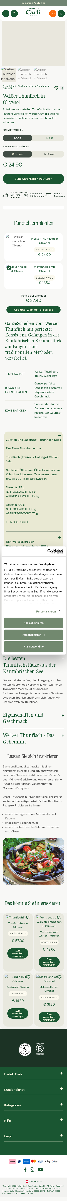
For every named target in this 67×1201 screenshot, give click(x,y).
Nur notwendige (34, 646)
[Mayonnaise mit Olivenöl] (17, 275)
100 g (17, 138)
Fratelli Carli (10, 86)
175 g (49, 138)
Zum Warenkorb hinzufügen (33, 179)
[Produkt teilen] (62, 88)
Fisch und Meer (26, 86)
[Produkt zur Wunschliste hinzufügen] (28, 917)
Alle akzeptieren (34, 622)
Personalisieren (46, 611)
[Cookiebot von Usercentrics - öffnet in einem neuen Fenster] (48, 551)
